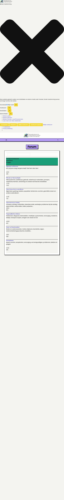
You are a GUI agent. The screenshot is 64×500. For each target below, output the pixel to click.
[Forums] (7, 156)
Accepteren (4, 124)
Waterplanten (10, 240)
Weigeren (13, 124)
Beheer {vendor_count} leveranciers (13, 119)
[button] (32, 52)
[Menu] (6, 139)
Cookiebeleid (6, 127)
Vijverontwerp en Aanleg (12, 202)
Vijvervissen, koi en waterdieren (14, 189)
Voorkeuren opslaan (36, 124)
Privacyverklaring (7, 128)
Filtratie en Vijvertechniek (13, 178)
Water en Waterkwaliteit (12, 227)
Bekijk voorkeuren (23, 124)
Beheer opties (7, 116)
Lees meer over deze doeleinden (12, 121)
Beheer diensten (7, 117)
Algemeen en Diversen (12, 166)
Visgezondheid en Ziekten (13, 214)
